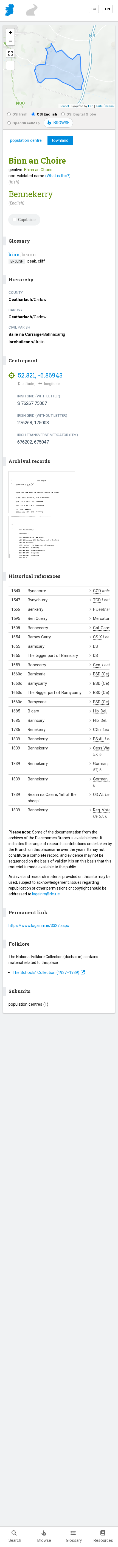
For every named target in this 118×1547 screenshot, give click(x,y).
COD (97, 590)
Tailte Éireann (105, 106)
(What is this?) (58, 176)
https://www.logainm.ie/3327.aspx (39, 925)
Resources (103, 1540)
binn (14, 254)
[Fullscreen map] (10, 53)
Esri (90, 106)
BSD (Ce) (101, 674)
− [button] (10, 41)
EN (107, 9)
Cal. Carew (102, 627)
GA (93, 9)
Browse (44, 1540)
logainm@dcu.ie (46, 894)
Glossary (74, 1540)
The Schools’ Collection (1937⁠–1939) (46, 972)
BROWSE (61, 122)
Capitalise (27, 219)
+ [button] (10, 32)
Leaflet (64, 106)
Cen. (97, 664)
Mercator (101, 618)
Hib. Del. (100, 711)
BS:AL (98, 738)
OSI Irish (19, 114)
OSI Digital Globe (81, 114)
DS (95, 646)
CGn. (97, 729)
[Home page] (10, 11)
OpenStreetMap (26, 123)
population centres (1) (28, 1004)
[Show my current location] (10, 65)
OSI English (47, 114)
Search (15, 1540)
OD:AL (98, 794)
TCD (97, 599)
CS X (97, 636)
